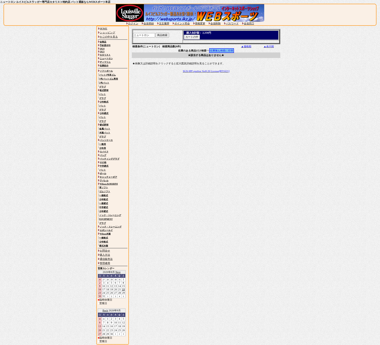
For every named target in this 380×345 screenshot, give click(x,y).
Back (105, 310)
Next (118, 272)
